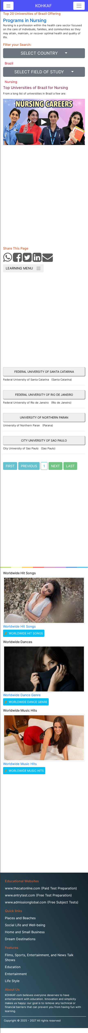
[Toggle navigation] (79, 6)
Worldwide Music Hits (20, 764)
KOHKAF (43, 5)
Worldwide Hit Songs (19, 626)
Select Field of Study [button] (42, 71)
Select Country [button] (42, 53)
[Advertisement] (44, 197)
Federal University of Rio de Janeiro (44, 394)
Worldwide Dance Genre (22, 695)
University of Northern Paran (44, 417)
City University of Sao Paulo (44, 440)
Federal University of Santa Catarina (44, 371)
